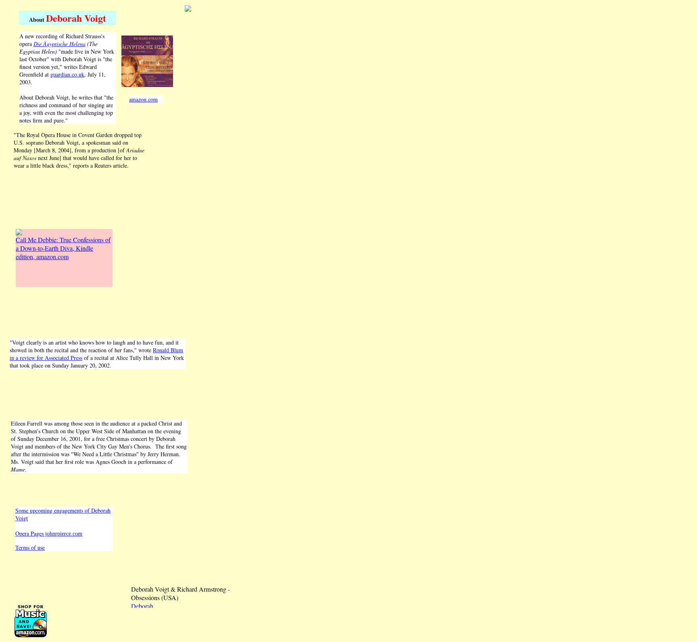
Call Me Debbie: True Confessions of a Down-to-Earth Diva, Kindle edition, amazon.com (63, 248)
